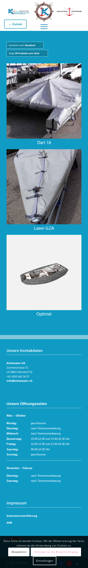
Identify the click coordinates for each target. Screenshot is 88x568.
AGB (9, 522)
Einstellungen (44, 560)
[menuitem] (44, 25)
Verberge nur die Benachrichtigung (56, 552)
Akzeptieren (19, 552)
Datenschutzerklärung (22, 516)
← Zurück (15, 24)
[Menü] (44, 25)
